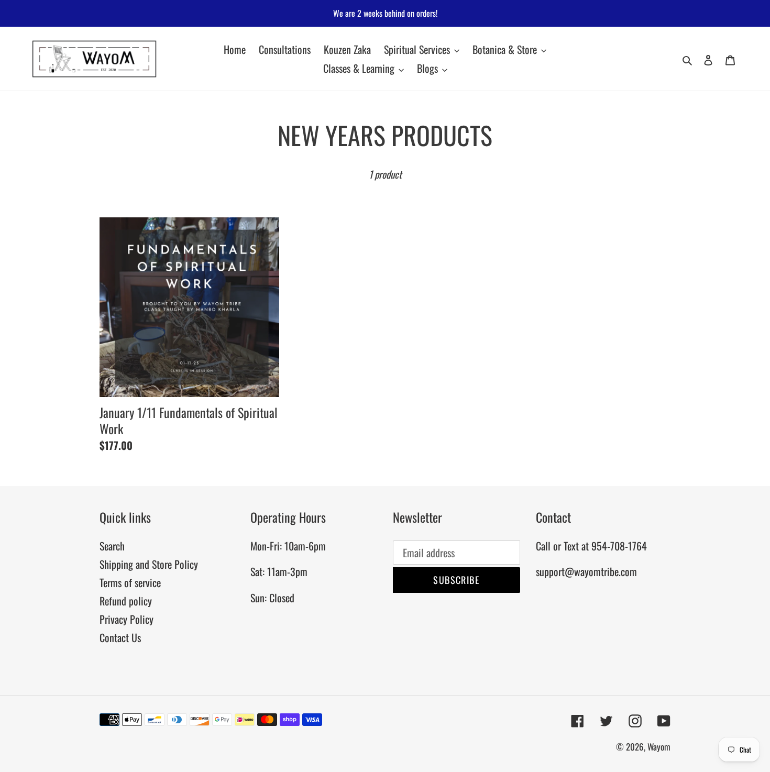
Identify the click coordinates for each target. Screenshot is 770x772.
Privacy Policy (126, 619)
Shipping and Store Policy (149, 564)
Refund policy (126, 601)
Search (112, 546)
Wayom (658, 746)
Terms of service (130, 582)
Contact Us (120, 637)
